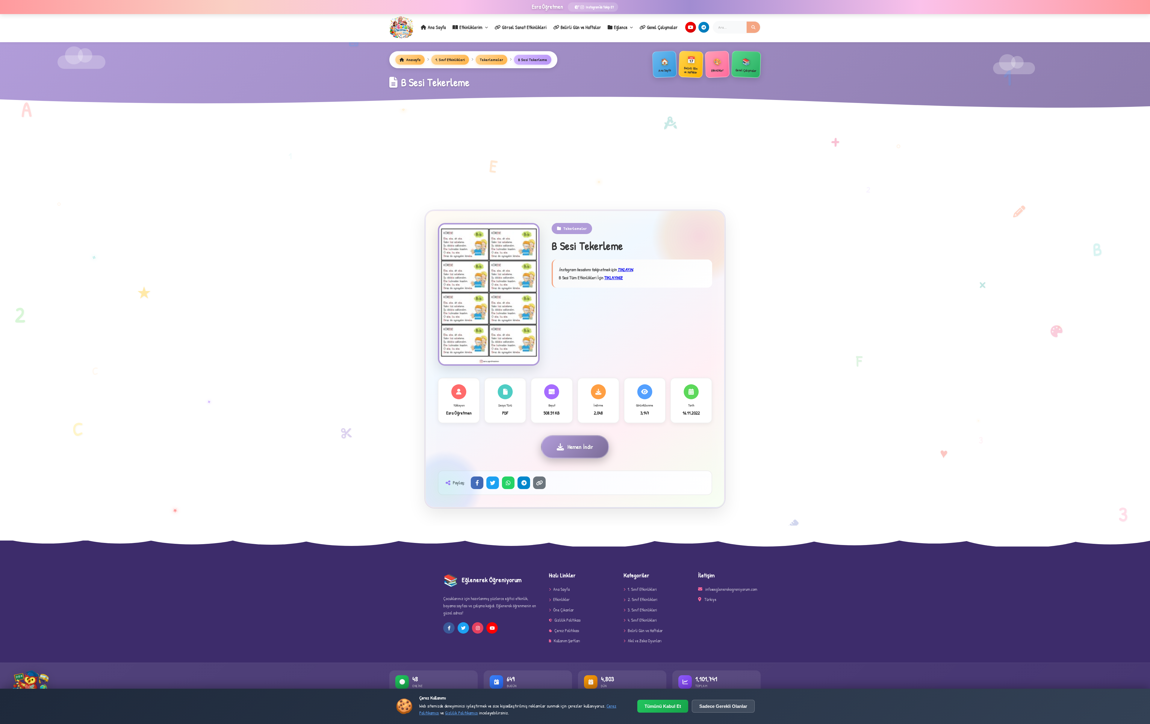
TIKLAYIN (625, 269)
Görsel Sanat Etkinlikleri (524, 27)
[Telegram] (703, 27)
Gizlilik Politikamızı (461, 713)
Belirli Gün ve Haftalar (581, 27)
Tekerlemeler (491, 59)
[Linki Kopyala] (539, 482)
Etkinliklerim (470, 27)
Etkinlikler (561, 599)
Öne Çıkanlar (563, 610)
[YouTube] (690, 27)
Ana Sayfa (437, 27)
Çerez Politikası (566, 630)
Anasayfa (412, 59)
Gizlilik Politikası (567, 620)
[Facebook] (477, 482)
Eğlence (620, 27)
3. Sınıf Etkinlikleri (642, 610)
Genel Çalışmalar (662, 27)
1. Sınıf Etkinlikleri (450, 59)
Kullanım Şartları (567, 640)
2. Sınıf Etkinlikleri (642, 599)
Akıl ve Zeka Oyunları (645, 640)
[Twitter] (492, 482)
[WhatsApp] (508, 482)
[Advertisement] (575, 165)
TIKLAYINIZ (613, 277)
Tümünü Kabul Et (662, 706)
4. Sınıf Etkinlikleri (642, 620)
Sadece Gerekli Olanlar (723, 706)
